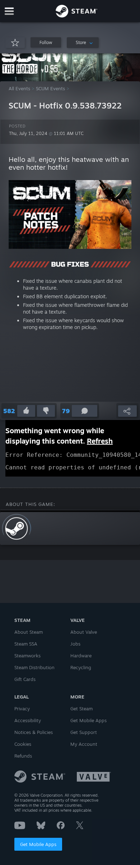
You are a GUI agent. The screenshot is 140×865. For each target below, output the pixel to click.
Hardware (81, 655)
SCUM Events (50, 88)
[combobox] (83, 42)
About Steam (28, 632)
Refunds (23, 756)
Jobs (75, 644)
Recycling (80, 667)
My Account (83, 744)
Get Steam (81, 708)
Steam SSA (25, 644)
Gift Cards (25, 679)
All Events (19, 88)
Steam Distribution (34, 667)
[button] (46, 42)
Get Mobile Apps (38, 844)
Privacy (22, 708)
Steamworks (27, 655)
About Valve (83, 632)
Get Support (83, 732)
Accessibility (27, 720)
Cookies (22, 744)
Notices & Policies (33, 732)
